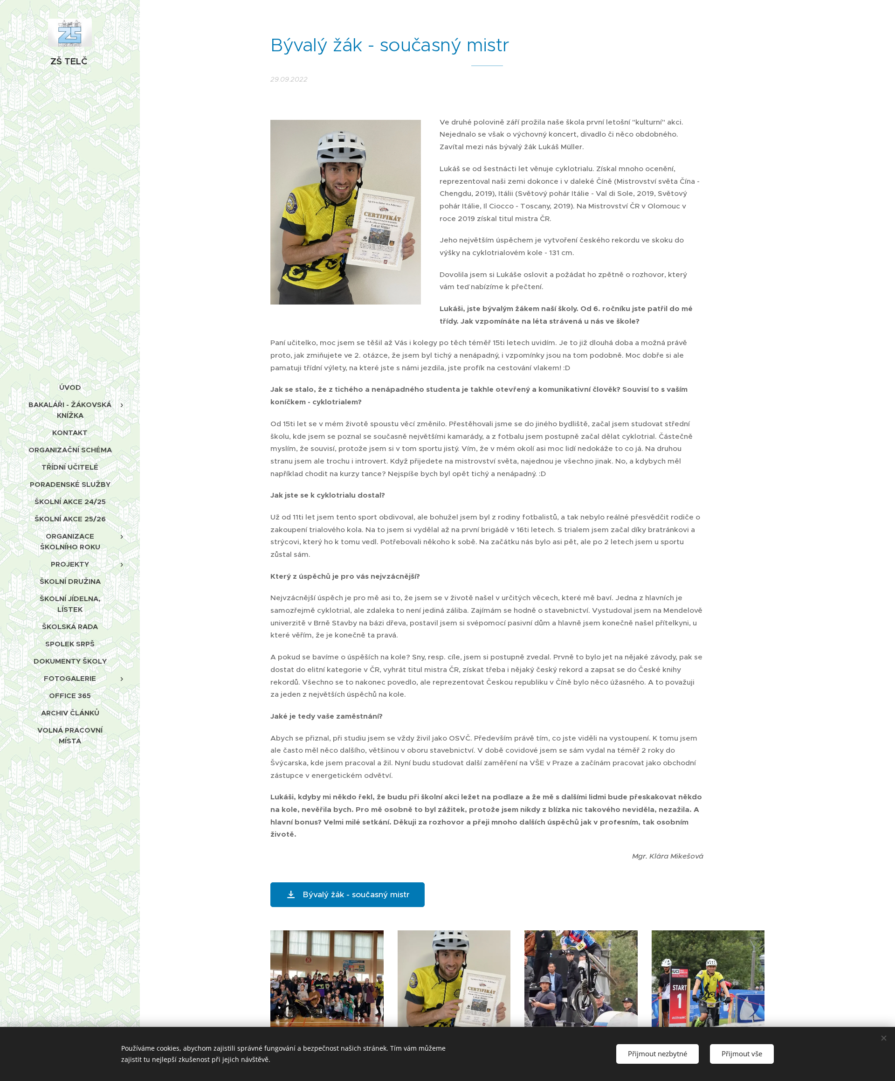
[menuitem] (70, 387)
